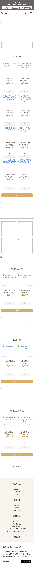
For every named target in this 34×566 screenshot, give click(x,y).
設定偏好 (6, 561)
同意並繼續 (26, 561)
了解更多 (24, 557)
